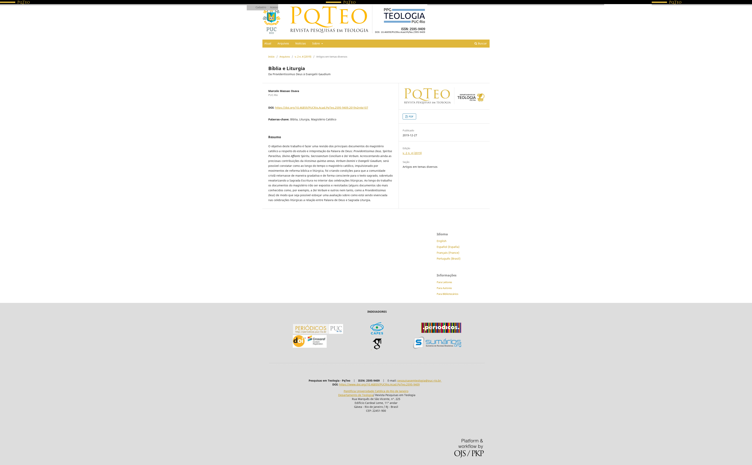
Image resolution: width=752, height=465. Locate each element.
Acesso (274, 7)
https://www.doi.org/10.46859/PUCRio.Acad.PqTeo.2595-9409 (379, 384)
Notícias (300, 43)
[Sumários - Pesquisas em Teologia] (437, 348)
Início (271, 56)
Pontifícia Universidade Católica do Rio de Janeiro (376, 391)
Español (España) (448, 247)
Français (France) (448, 253)
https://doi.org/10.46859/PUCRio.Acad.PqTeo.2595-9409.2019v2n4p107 (321, 107)
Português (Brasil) (448, 258)
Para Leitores (444, 282)
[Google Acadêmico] (377, 348)
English (441, 241)
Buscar (482, 43)
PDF (410, 116)
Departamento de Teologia (355, 395)
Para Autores (444, 288)
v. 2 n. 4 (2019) (303, 56)
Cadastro (261, 7)
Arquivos (283, 43)
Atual (267, 43)
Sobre (316, 43)
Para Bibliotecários (447, 294)
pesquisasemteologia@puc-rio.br (419, 380)
